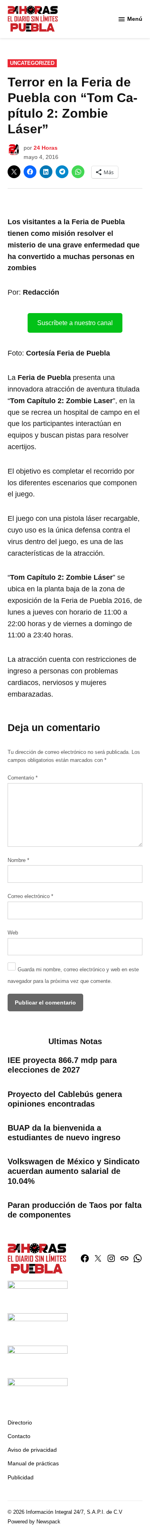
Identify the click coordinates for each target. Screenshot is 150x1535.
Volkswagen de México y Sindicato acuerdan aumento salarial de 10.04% (74, 1171)
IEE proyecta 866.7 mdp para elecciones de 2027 (62, 1065)
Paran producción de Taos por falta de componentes (75, 1210)
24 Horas (46, 148)
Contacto (19, 1436)
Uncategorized (32, 63)
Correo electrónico (30, 896)
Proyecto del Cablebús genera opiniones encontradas (65, 1099)
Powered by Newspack (34, 1522)
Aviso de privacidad (32, 1450)
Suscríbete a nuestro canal (75, 322)
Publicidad (21, 1477)
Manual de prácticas (33, 1463)
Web (13, 933)
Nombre (18, 860)
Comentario (23, 778)
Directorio (20, 1422)
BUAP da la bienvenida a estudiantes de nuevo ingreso (64, 1132)
